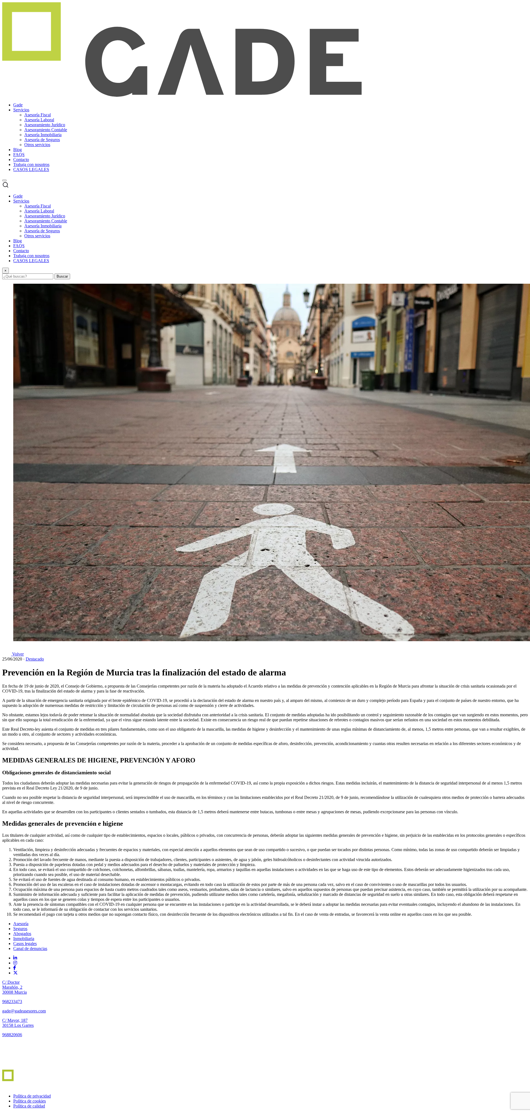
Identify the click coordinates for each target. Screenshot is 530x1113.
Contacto (21, 159)
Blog (17, 149)
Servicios (21, 109)
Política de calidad (29, 1106)
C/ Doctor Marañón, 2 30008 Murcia (14, 987)
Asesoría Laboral (39, 119)
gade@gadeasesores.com (24, 1011)
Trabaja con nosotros (31, 164)
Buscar (62, 276)
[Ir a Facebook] (14, 967)
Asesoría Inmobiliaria (43, 134)
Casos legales (25, 943)
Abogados (22, 933)
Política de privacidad (32, 1096)
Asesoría (20, 923)
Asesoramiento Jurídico (44, 124)
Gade (18, 104)
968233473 (12, 1001)
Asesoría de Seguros (42, 139)
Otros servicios (37, 144)
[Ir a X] (15, 972)
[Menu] (4, 180)
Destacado (35, 659)
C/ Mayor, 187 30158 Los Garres (18, 1023)
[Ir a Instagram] (15, 963)
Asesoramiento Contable (45, 129)
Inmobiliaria (23, 938)
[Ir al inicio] (18, 1067)
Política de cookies (29, 1101)
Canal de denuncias (30, 948)
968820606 (12, 1034)
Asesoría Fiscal (37, 114)
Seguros (20, 928)
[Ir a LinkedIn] (15, 958)
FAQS (19, 154)
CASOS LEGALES (31, 169)
